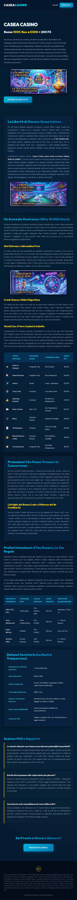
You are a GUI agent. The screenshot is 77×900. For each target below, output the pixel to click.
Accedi (55, 5)
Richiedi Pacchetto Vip (18, 99)
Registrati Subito (38, 847)
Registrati (66, 5)
